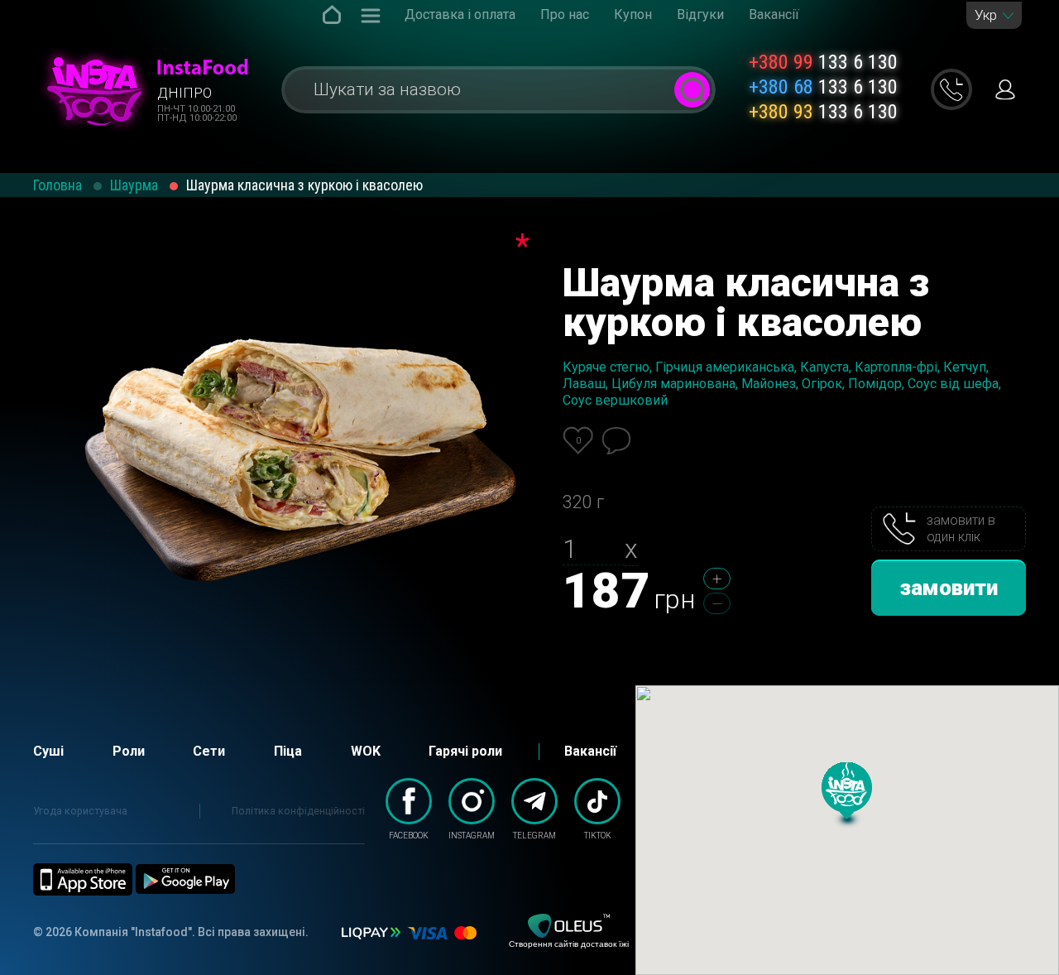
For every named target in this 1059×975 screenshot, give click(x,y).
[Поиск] (692, 90)
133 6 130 (823, 62)
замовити (949, 587)
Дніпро (184, 92)
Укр (986, 15)
